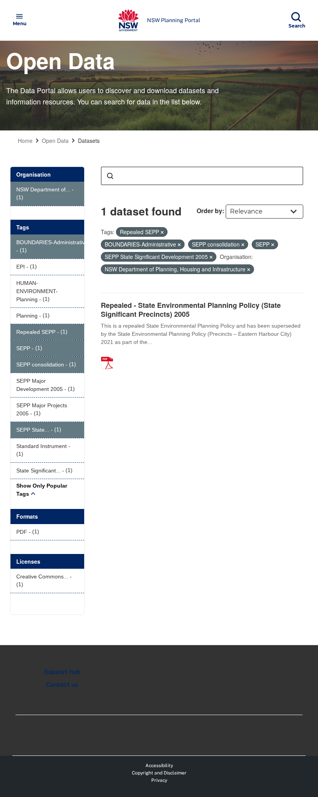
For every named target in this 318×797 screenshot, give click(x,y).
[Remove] (162, 232)
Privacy (159, 780)
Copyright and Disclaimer (159, 773)
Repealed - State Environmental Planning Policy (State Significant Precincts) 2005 (191, 309)
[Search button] (110, 176)
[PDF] (110, 355)
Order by (209, 210)
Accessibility (159, 765)
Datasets (89, 140)
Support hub (62, 671)
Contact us (62, 684)
